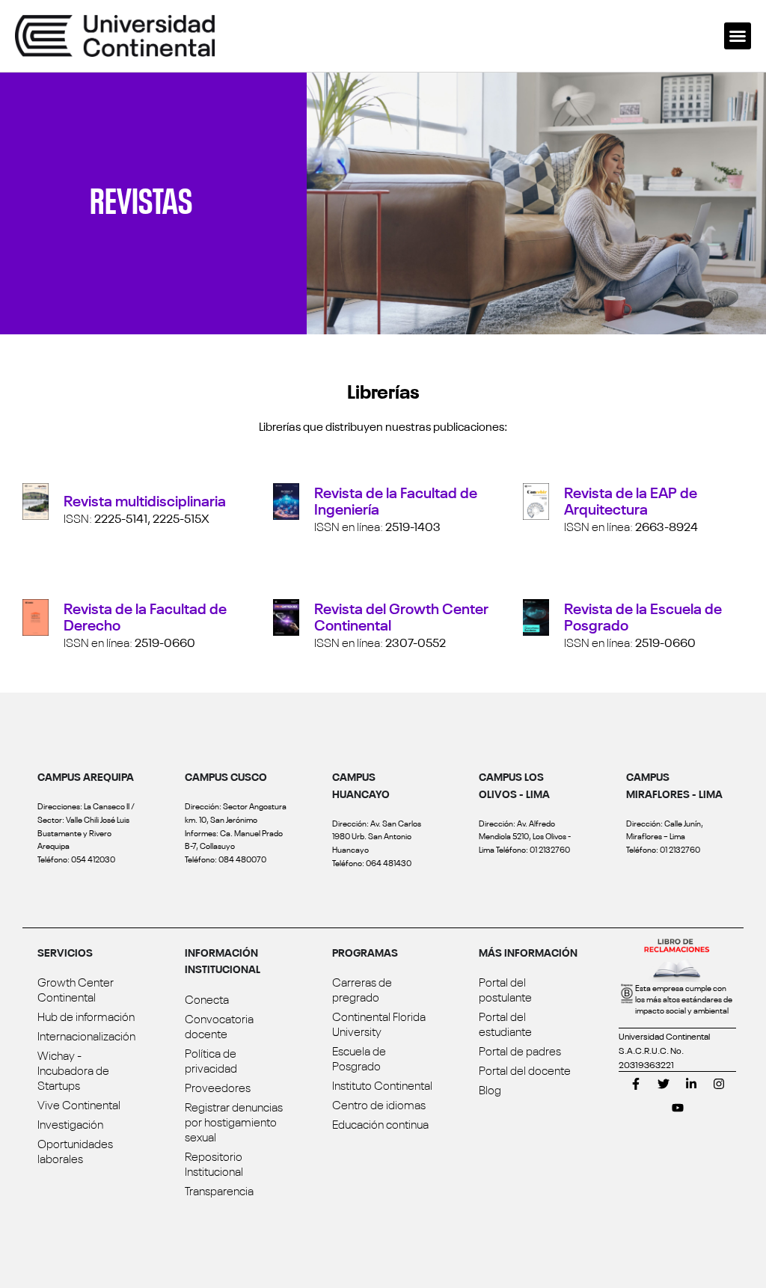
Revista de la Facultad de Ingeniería (395, 499)
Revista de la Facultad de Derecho (145, 615)
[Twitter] (663, 1084)
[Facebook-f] (636, 1084)
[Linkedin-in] (691, 1084)
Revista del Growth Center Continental (401, 615)
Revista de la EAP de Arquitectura (630, 499)
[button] (737, 35)
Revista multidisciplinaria (145, 499)
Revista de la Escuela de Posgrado (643, 615)
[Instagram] (719, 1084)
